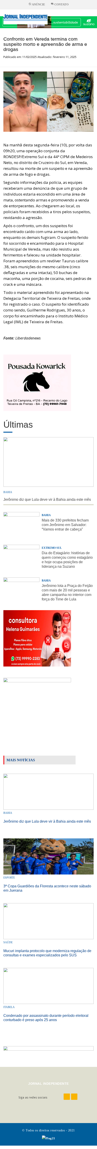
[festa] (37, 706)
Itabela (9, 1007)
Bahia (7, 492)
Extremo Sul (52, 547)
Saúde (8, 942)
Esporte (9, 877)
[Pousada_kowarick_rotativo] (37, 382)
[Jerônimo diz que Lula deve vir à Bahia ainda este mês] (48, 791)
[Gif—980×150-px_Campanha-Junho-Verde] (48, 1053)
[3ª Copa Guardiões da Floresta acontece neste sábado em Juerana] (48, 856)
